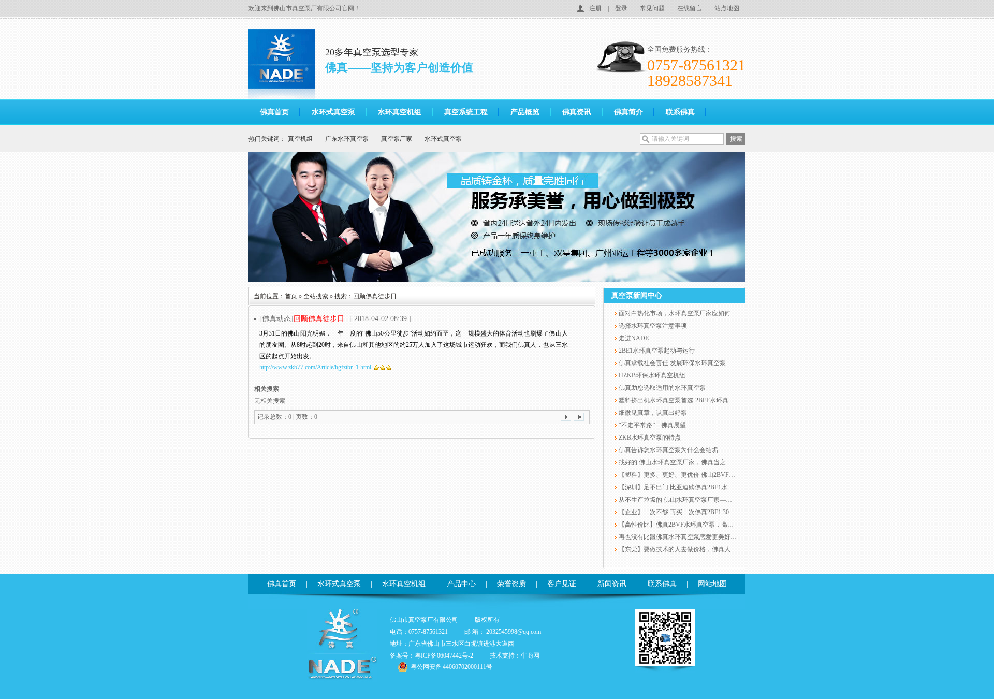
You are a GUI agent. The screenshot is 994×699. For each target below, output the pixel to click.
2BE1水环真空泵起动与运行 (656, 350)
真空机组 (300, 138)
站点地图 (726, 8)
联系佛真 (680, 112)
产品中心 (461, 584)
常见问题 (652, 8)
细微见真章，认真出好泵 (652, 412)
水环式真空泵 (333, 112)
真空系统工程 (466, 112)
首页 (291, 296)
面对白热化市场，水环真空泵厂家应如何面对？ (683, 313)
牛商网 (530, 655)
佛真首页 (274, 112)
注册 (595, 8)
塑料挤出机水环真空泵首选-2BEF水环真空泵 (679, 400)
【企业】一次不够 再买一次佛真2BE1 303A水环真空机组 (695, 512)
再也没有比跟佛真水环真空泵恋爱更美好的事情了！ (689, 537)
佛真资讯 (576, 112)
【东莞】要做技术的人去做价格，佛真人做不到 (683, 549)
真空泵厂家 (396, 138)
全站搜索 (315, 296)
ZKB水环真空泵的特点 (649, 437)
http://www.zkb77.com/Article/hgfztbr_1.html (315, 367)
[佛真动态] (301, 319)
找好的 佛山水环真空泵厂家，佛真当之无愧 (677, 462)
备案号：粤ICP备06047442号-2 (431, 655)
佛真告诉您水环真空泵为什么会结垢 (667, 450)
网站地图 (712, 584)
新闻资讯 (611, 584)
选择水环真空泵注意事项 (652, 325)
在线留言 (689, 8)
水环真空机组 (399, 112)
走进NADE (633, 338)
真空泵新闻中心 (636, 295)
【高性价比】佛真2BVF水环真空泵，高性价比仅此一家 (694, 524)
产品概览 (524, 112)
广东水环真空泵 (347, 138)
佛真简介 (628, 112)
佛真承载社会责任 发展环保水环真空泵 (671, 363)
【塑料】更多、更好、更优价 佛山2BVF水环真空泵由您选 (698, 474)
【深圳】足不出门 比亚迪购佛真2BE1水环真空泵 (684, 487)
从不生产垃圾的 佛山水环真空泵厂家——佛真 (680, 499)
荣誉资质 (511, 584)
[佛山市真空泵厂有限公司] (286, 64)
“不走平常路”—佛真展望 (651, 425)
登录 (621, 8)
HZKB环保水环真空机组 (651, 375)
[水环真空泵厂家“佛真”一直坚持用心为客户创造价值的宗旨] (497, 217)
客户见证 (561, 584)
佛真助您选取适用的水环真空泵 (661, 387)
